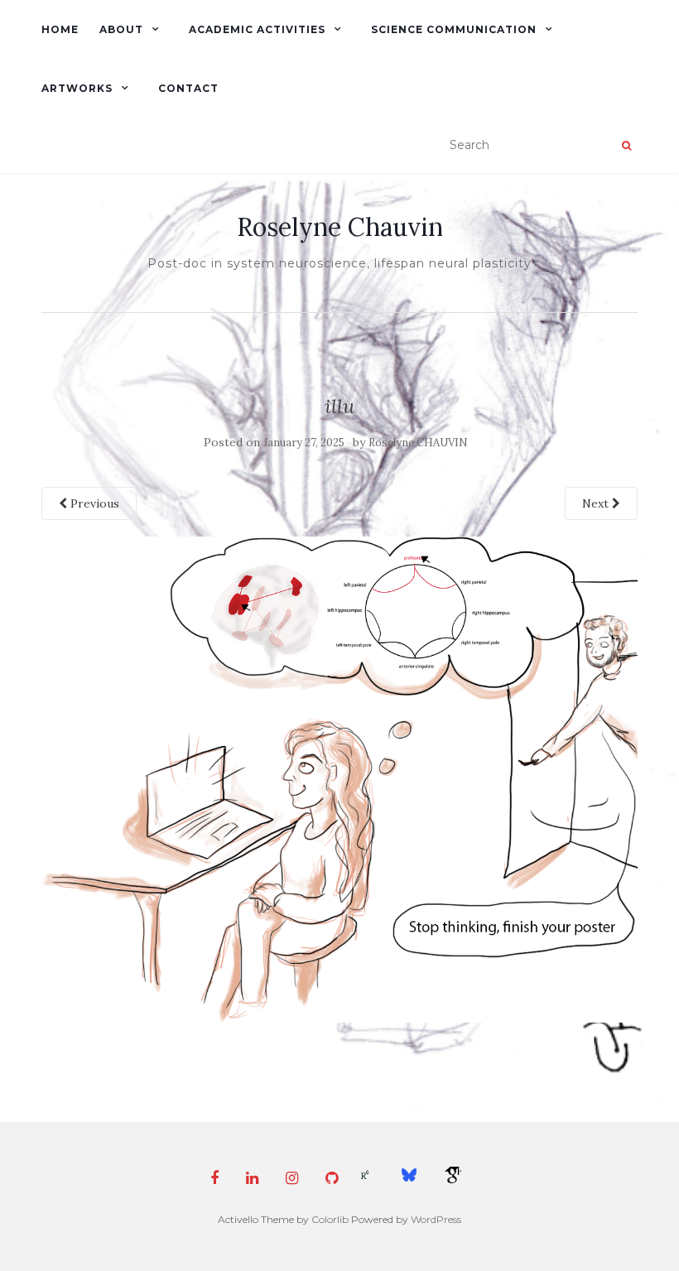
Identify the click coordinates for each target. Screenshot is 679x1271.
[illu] (339, 778)
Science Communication (454, 29)
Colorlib (330, 1219)
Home (60, 29)
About (121, 29)
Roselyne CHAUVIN (418, 443)
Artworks (77, 88)
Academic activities (257, 29)
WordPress (436, 1219)
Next (597, 503)
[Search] (626, 145)
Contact (188, 88)
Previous (93, 503)
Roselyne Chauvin (340, 226)
